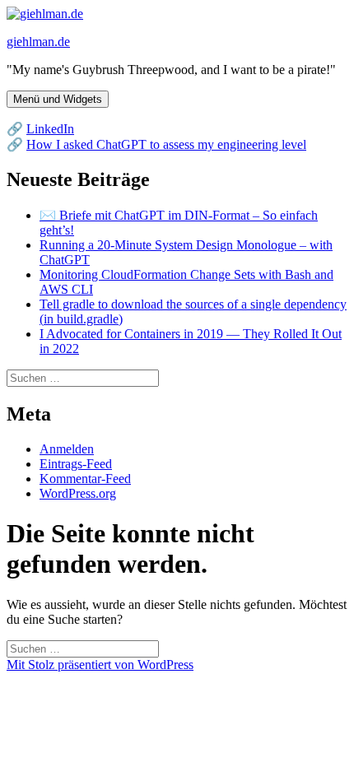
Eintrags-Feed (76, 464)
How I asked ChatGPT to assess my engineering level (166, 144)
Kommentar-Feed (85, 479)
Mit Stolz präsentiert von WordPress (100, 665)
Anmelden (67, 449)
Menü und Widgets (57, 99)
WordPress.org (78, 493)
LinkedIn (50, 129)
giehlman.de (38, 42)
